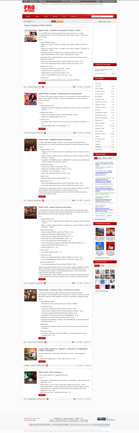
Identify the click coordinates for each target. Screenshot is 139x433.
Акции (24, 21)
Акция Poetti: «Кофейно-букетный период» (55, 139)
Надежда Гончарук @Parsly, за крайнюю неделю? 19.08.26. (103, 200)
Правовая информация (61, 419)
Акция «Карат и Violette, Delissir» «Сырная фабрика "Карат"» (99, 253)
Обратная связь (58, 418)
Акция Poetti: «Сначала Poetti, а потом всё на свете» (59, 290)
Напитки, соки (99, 125)
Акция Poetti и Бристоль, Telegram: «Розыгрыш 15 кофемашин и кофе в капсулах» (63, 349)
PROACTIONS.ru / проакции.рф (29, 8)
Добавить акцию (105, 21)
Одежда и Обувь (99, 128)
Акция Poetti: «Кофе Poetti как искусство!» (55, 207)
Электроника (98, 149)
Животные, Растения (101, 102)
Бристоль (27, 365)
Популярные (60, 21)
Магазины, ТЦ (99, 120)
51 (76, 398)
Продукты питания (100, 133)
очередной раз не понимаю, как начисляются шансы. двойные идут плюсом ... (104, 190)
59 (75, 86)
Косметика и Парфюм (101, 117)
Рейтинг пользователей (101, 291)
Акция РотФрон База (100, 175)
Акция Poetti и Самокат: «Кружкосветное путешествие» (60, 94)
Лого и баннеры (84, 419)
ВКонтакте (34, 1)
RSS (26, 1)
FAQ (82, 418)
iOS (73, 1)
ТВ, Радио (98, 141)
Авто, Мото (98, 86)
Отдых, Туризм (99, 131)
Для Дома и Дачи (99, 99)
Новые (53, 21)
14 (76, 132)
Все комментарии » (100, 219)
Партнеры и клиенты (73, 419)
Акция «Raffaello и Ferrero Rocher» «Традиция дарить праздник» (110, 253)
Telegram (43, 1)
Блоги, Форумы (99, 88)
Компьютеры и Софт (100, 115)
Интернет (98, 110)
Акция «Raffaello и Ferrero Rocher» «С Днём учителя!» (110, 239)
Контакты (51, 419)
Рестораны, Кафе (100, 139)
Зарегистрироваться (109, 1)
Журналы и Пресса (100, 104)
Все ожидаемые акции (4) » (102, 257)
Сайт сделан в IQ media (30, 420)
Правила (77, 418)
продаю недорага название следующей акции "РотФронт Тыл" (103, 172)
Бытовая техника (100, 91)
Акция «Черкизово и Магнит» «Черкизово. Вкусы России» (100, 239)
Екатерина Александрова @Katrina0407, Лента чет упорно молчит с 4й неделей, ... (104, 210)
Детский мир (98, 96)
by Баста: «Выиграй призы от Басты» (104, 184)
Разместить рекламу (68, 418)
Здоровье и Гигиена (100, 107)
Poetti (25, 87)
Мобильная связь (100, 123)
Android (78, 1)
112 (75, 200)
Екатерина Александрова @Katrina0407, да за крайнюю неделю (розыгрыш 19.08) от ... (104, 180)
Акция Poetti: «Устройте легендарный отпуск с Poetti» (59, 30)
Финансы (97, 144)
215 (75, 342)
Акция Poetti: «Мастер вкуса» (50, 372)
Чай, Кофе (28, 21)
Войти (98, 1)
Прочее (97, 136)
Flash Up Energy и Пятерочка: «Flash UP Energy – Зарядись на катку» (105, 193)
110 (75, 283)
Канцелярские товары (101, 112)
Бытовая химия (99, 94)
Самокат (27, 133)
